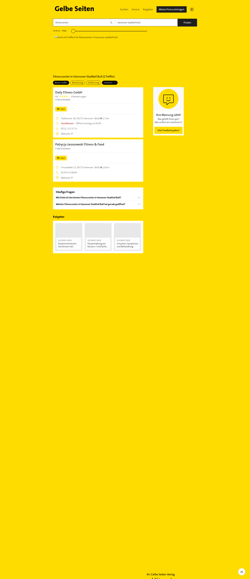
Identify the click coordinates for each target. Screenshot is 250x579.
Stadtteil (108, 82)
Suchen (124, 9)
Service (135, 9)
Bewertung (77, 82)
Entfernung (93, 82)
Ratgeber (148, 9)
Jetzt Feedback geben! (168, 130)
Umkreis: (60, 30)
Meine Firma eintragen (171, 9)
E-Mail (62, 109)
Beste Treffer (61, 82)
